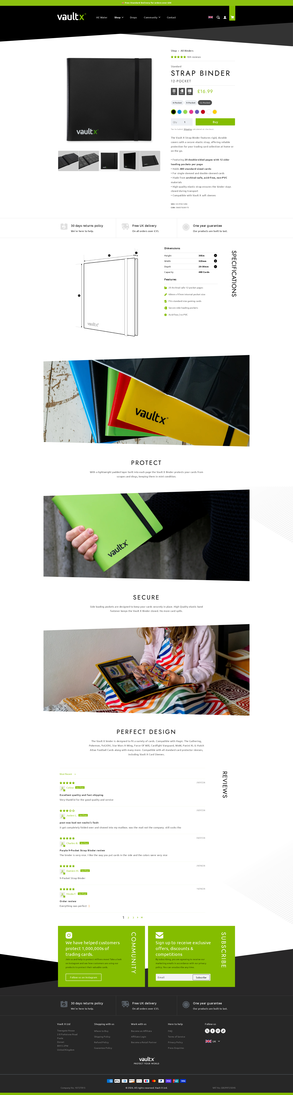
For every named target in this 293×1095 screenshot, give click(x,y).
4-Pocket (177, 102)
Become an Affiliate (141, 1031)
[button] (119, 18)
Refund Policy (101, 1042)
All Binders (187, 50)
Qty (175, 121)
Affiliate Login (138, 1036)
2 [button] (128, 917)
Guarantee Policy (103, 1047)
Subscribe (201, 977)
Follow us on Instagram (83, 977)
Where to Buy (101, 1031)
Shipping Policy (102, 1036)
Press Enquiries (176, 1047)
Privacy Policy (175, 1042)
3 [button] (133, 917)
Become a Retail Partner (144, 1042)
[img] (67, 782)
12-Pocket (205, 102)
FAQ (170, 1031)
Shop (174, 50)
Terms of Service (176, 1036)
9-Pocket (190, 102)
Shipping (188, 129)
